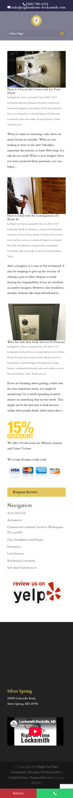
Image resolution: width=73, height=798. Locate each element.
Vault (56, 119)
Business (23, 103)
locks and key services (18, 240)
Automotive (14, 520)
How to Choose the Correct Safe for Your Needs (33, 91)
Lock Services (15, 553)
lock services (56, 234)
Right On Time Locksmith (23, 97)
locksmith (22, 113)
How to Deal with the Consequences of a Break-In (33, 217)
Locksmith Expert (37, 113)
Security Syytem (44, 119)
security (39, 251)
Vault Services (14, 124)
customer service (16, 234)
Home (36, 108)
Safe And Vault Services (21, 568)
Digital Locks (25, 108)
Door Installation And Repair (25, 540)
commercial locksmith (50, 229)
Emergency (14, 547)
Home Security (48, 108)
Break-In (23, 229)
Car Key (23, 352)
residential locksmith (26, 368)
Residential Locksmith (21, 561)
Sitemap (33, 772)
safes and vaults (27, 119)
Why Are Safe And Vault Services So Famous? (36, 342)
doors (54, 352)
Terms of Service (41, 778)
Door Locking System (39, 352)
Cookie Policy (18, 778)
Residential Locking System (31, 245)
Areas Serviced (16, 513)
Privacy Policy (51, 772)
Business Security (37, 103)
